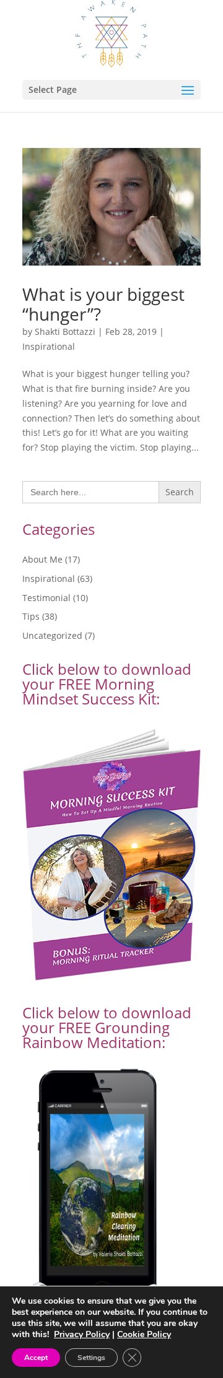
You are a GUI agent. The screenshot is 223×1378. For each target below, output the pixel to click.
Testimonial (46, 598)
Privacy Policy (82, 1334)
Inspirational (48, 346)
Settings (91, 1358)
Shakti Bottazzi (65, 331)
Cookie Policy (144, 1334)
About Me (42, 559)
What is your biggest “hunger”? (103, 304)
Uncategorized (52, 635)
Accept (36, 1358)
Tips (31, 616)
